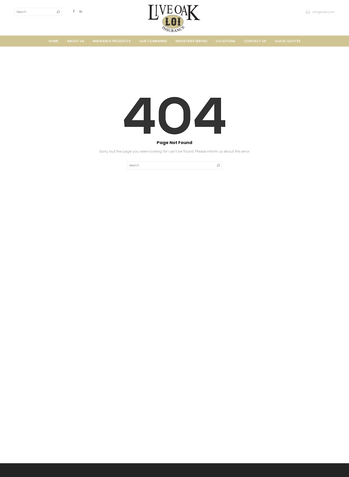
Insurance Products (112, 41)
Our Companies (153, 41)
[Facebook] (73, 12)
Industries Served (191, 41)
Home (53, 41)
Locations (225, 41)
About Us (75, 41)
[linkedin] (80, 12)
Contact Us (255, 41)
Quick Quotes (287, 41)
